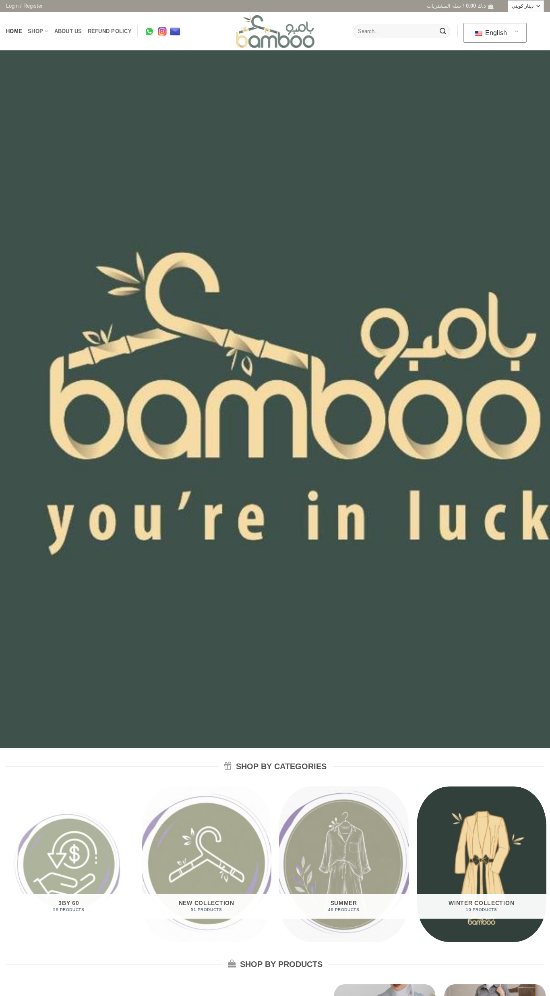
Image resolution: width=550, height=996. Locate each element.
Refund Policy (110, 31)
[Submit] (443, 31)
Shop (35, 31)
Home (14, 31)
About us (68, 31)
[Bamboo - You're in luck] (275, 31)
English (495, 32)
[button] (24, 6)
